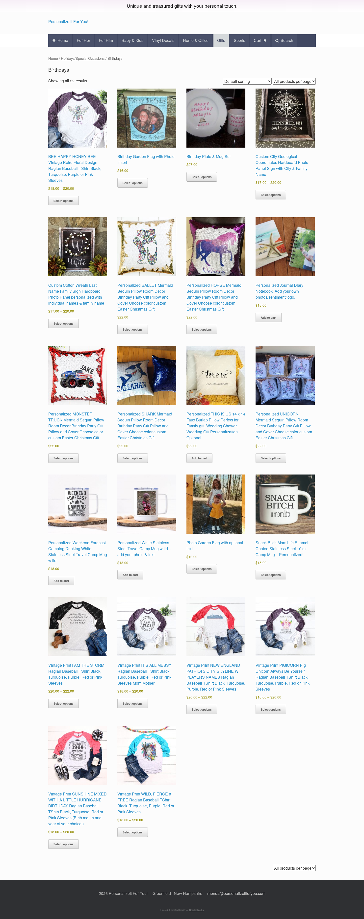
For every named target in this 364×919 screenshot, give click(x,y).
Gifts (221, 40)
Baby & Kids (132, 40)
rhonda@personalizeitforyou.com (236, 893)
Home (62, 40)
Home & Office (195, 40)
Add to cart (268, 317)
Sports (239, 40)
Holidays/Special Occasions (82, 58)
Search (287, 40)
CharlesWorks (196, 910)
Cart (257, 40)
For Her (83, 40)
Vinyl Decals (163, 40)
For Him (106, 40)
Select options (63, 200)
